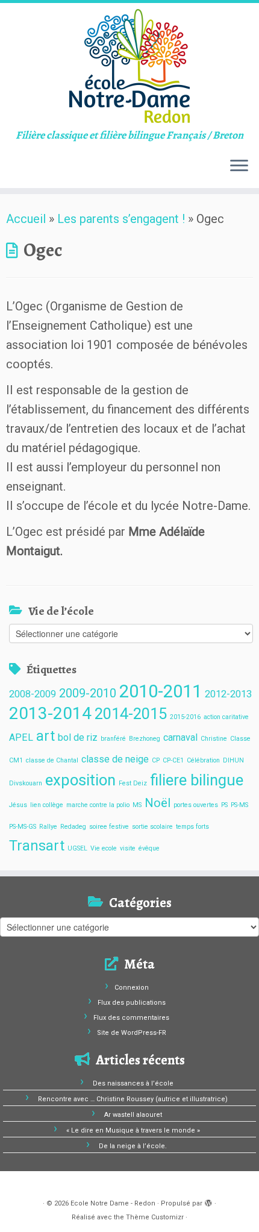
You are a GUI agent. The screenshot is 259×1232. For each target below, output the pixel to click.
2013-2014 (50, 713)
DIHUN (233, 760)
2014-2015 (131, 714)
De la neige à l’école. (133, 1146)
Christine (214, 739)
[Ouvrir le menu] (239, 166)
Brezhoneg (144, 739)
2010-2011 (160, 691)
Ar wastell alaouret (133, 1115)
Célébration (203, 760)
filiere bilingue (196, 780)
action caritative (226, 717)
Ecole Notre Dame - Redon (112, 1203)
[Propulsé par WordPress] (208, 1201)
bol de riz (78, 737)
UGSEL (77, 848)
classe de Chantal (52, 760)
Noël (157, 803)
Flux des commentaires (131, 1018)
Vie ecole (103, 848)
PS (224, 805)
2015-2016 (185, 717)
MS (137, 805)
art (45, 736)
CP (156, 760)
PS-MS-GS (22, 827)
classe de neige (115, 759)
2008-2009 (32, 694)
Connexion (131, 988)
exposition (80, 780)
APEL (21, 737)
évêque (149, 848)
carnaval (180, 737)
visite (128, 848)
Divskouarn (25, 783)
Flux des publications (132, 1003)
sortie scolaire (152, 827)
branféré (113, 739)
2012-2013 (228, 694)
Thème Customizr (155, 1217)
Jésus (18, 805)
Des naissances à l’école (133, 1083)
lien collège (46, 805)
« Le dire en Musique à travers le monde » (133, 1130)
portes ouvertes (195, 805)
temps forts (192, 827)
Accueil (26, 219)
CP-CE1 (173, 760)
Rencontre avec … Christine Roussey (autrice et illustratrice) (133, 1099)
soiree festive (109, 827)
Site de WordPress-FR (131, 1033)
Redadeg (73, 827)
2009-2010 (87, 693)
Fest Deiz (133, 783)
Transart (36, 846)
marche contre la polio (98, 805)
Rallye (48, 827)
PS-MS (239, 805)
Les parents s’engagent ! (121, 219)
